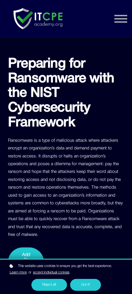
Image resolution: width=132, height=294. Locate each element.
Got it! (85, 284)
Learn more (18, 272)
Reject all (49, 284)
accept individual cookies (51, 272)
